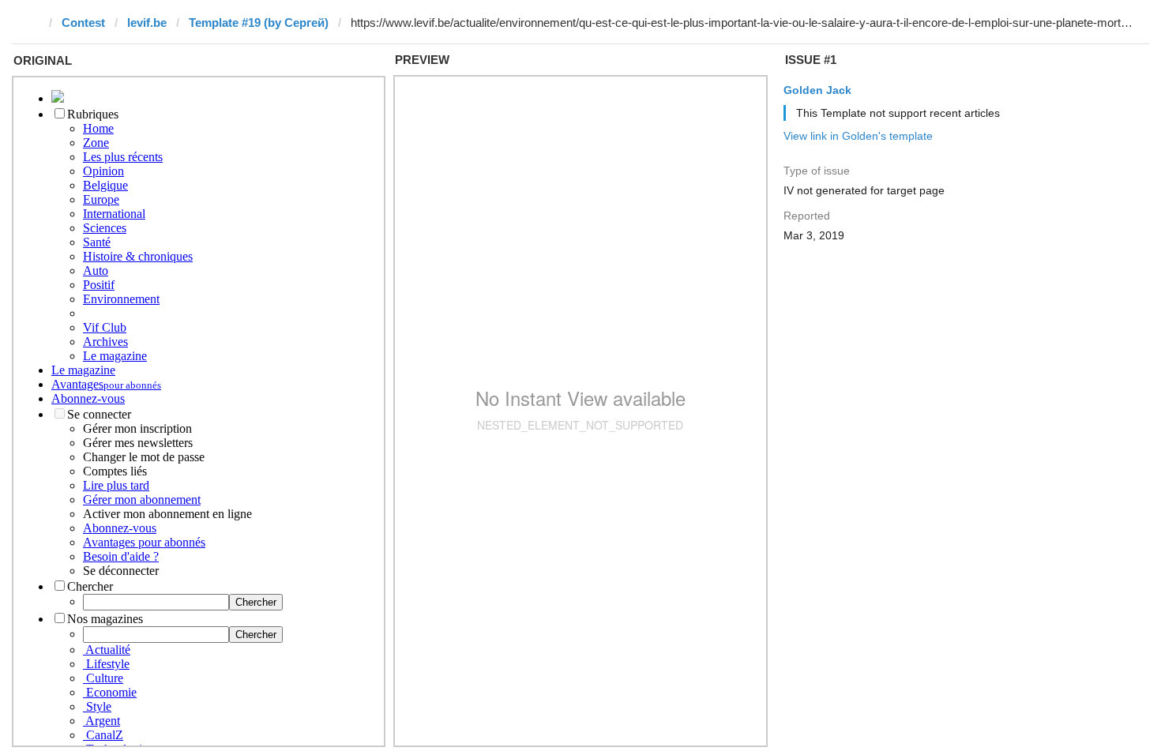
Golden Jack (817, 90)
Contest (83, 22)
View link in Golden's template (858, 136)
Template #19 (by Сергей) (259, 22)
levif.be (147, 22)
